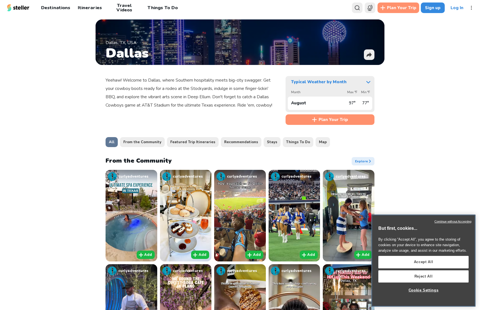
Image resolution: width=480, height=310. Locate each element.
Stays (272, 142)
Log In (457, 8)
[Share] (369, 54)
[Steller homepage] (18, 7)
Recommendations (241, 142)
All (111, 142)
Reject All (423, 276)
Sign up (433, 8)
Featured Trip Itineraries (192, 142)
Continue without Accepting (452, 221)
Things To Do (163, 7)
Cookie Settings (424, 290)
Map (323, 142)
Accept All (423, 262)
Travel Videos (124, 7)
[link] (131, 176)
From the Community (142, 142)
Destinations (55, 7)
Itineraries (89, 7)
